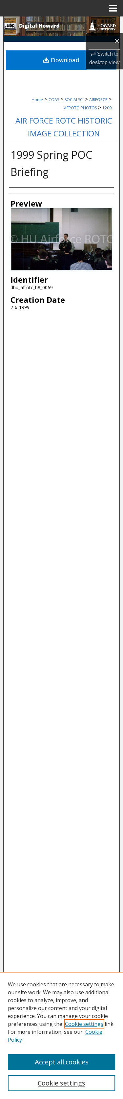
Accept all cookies (62, 1061)
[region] (61, 1035)
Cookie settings (84, 1024)
